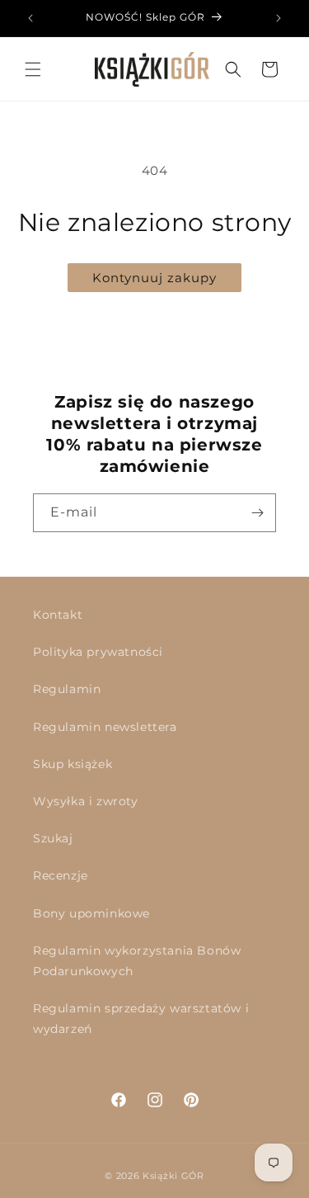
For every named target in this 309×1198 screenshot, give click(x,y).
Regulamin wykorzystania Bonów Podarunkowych (137, 961)
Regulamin (67, 689)
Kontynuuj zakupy (154, 277)
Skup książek (72, 764)
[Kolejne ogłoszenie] (278, 18)
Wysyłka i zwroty (85, 801)
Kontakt (57, 614)
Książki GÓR (173, 1175)
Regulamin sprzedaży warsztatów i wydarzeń (141, 1018)
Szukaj (53, 838)
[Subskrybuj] (257, 512)
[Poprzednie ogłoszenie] (30, 18)
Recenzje (60, 875)
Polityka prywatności (98, 651)
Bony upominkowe (91, 913)
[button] (33, 69)
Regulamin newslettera (105, 726)
